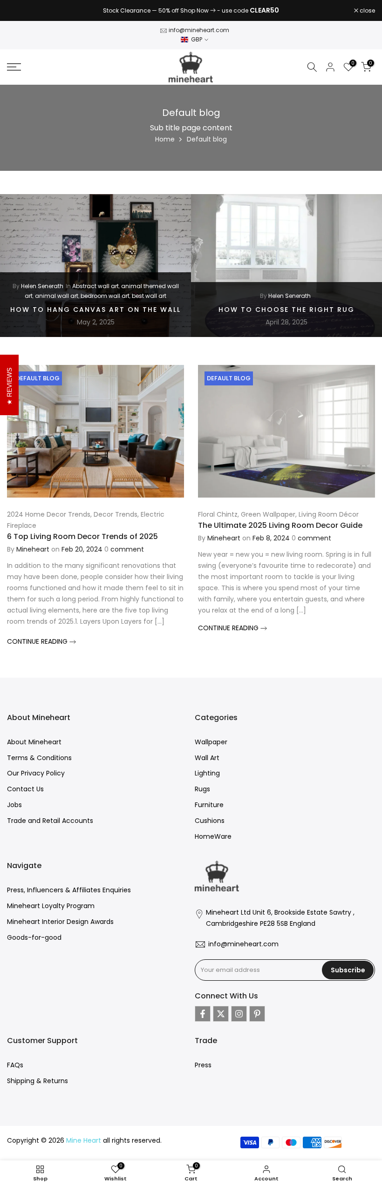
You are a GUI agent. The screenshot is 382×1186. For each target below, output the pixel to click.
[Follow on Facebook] (203, 1014)
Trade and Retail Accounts (50, 820)
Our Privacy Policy (36, 773)
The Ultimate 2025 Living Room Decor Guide (280, 525)
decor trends (115, 514)
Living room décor (329, 514)
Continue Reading (38, 641)
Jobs (14, 804)
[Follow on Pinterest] (257, 1014)
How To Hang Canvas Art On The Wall (95, 309)
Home (165, 139)
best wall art (149, 295)
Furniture (209, 804)
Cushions (210, 820)
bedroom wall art (105, 295)
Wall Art (207, 757)
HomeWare (213, 836)
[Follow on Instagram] (239, 1014)
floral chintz (218, 514)
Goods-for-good (34, 937)
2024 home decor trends (48, 514)
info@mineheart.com (199, 30)
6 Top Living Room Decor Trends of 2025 (82, 536)
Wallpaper (211, 742)
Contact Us (25, 789)
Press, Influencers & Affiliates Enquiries (69, 890)
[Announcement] (191, 10)
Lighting (207, 773)
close (19, 10)
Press (203, 1065)
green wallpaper (268, 514)
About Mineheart (34, 742)
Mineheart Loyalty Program (51, 905)
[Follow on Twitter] (221, 1014)
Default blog (38, 378)
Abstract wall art (95, 286)
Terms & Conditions (39, 757)
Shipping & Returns (37, 1080)
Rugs (202, 789)
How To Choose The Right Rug (286, 309)
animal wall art (56, 295)
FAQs (15, 1065)
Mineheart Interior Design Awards (60, 921)
